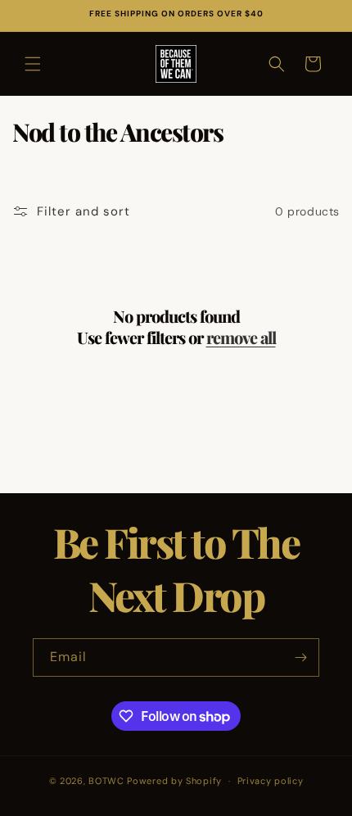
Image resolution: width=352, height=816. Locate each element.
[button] (33, 64)
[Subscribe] (300, 657)
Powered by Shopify (174, 781)
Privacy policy (270, 781)
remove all (241, 337)
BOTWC (107, 781)
